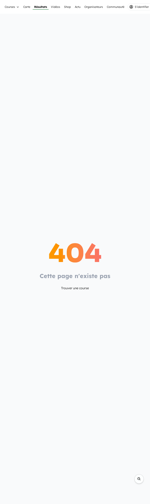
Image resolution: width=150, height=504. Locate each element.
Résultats (40, 7)
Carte (26, 7)
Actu (77, 7)
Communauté (115, 7)
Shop (67, 7)
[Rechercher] (139, 479)
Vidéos (55, 7)
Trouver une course (75, 288)
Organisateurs (93, 7)
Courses (10, 7)
